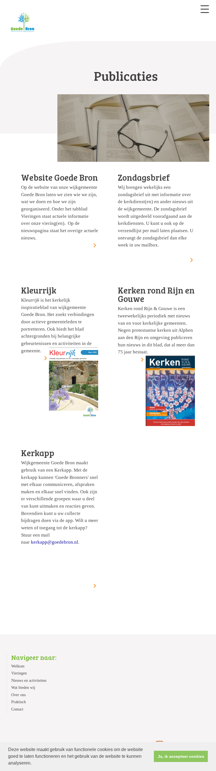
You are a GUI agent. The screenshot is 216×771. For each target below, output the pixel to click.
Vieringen (19, 673)
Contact (17, 709)
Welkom (17, 666)
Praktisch (18, 702)
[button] (33, 764)
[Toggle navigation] (205, 9)
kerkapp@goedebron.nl (54, 542)
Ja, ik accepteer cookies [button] (181, 756)
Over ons (18, 695)
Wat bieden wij (23, 687)
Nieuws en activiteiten (28, 680)
